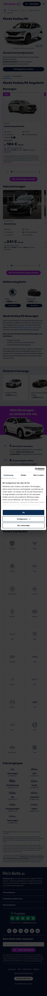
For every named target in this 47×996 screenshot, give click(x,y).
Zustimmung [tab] (8, 475)
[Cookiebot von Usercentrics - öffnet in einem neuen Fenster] (34, 469)
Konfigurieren (22, 519)
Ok (23, 512)
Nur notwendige (23, 525)
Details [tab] (23, 475)
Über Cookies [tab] (38, 475)
